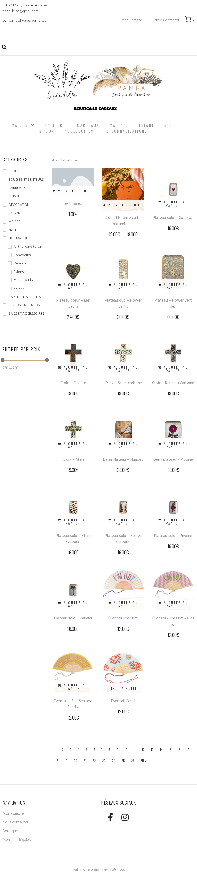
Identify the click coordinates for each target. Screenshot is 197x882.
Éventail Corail (123, 700)
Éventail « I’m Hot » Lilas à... (173, 621)
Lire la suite (123, 688)
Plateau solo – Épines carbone (123, 538)
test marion (73, 203)
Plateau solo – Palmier (73, 618)
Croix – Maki (73, 459)
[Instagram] (124, 817)
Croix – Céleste (73, 383)
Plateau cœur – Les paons (73, 303)
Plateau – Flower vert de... (173, 303)
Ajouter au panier (176, 203)
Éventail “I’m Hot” (123, 618)
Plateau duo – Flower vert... (123, 303)
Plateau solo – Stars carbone (73, 538)
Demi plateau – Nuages (123, 459)
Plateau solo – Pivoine (173, 535)
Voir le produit (76, 191)
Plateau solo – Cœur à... (173, 217)
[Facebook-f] (110, 817)
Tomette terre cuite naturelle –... (123, 220)
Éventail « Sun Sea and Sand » (73, 703)
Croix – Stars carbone (123, 383)
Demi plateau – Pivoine (173, 459)
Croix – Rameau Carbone (173, 383)
